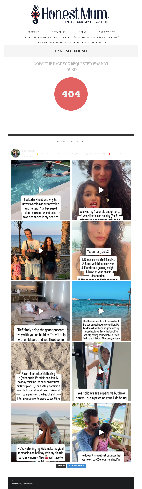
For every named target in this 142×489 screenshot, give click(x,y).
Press (82, 32)
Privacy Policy (15, 481)
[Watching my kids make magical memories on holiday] (40, 432)
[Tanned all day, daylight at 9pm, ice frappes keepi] (40, 250)
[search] (50, 118)
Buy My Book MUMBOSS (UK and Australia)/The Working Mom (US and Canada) (71, 37)
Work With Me (107, 32)
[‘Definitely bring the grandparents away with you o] (40, 311)
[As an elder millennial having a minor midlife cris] (40, 371)
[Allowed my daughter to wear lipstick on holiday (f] (101, 190)
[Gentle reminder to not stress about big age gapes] (101, 311)
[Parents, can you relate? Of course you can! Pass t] (101, 371)
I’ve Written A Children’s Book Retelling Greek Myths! (71, 42)
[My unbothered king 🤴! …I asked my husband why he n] (40, 190)
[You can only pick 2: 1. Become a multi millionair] (101, 250)
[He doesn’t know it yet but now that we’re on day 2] (101, 432)
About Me (33, 32)
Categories (58, 32)
